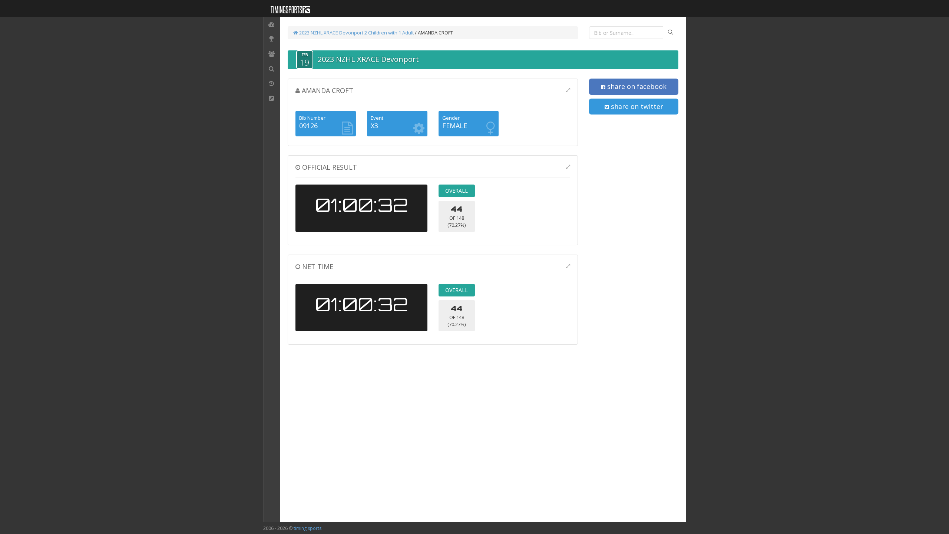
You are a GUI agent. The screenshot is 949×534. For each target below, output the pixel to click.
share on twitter (636, 106)
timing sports (307, 528)
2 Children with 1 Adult (389, 32)
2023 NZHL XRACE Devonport (330, 32)
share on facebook (636, 86)
